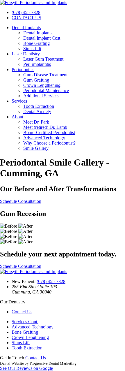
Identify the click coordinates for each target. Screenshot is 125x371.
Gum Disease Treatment (45, 74)
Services (19, 101)
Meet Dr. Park (36, 121)
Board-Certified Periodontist (49, 132)
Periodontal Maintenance (46, 90)
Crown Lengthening (41, 85)
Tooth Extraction (38, 106)
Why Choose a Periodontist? (49, 142)
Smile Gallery (36, 148)
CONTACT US (26, 17)
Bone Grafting (36, 43)
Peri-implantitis (37, 64)
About (17, 116)
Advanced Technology (44, 137)
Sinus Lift (32, 48)
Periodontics (23, 69)
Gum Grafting (36, 80)
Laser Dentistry (26, 53)
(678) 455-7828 (26, 12)
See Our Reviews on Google (26, 368)
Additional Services (41, 95)
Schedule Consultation (20, 201)
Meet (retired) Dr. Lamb (45, 127)
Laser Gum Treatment (43, 59)
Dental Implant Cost (41, 38)
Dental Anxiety (37, 111)
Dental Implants (26, 27)
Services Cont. (25, 321)
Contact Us (22, 311)
